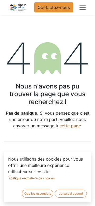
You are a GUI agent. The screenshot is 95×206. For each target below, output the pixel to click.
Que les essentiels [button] (37, 193)
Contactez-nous (54, 7)
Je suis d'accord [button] (71, 193)
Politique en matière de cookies (31, 178)
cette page (70, 125)
